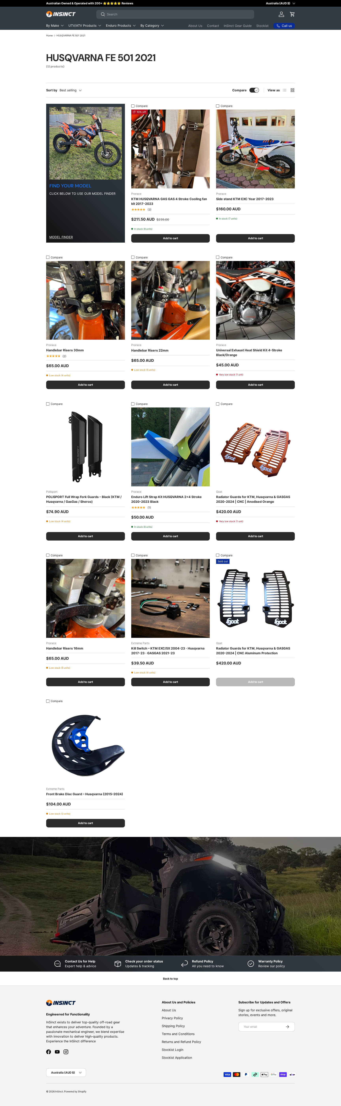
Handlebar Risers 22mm (150, 350)
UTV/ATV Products (82, 25)
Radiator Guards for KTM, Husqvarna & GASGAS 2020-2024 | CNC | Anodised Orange (253, 499)
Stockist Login (172, 1050)
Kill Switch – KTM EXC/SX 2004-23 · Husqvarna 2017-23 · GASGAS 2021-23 (167, 650)
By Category (150, 25)
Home (49, 35)
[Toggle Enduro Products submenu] (134, 25)
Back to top (170, 978)
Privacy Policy (172, 1018)
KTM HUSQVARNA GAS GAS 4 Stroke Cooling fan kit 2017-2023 (169, 201)
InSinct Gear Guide (238, 26)
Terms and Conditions (178, 1034)
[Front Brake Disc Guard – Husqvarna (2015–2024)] (85, 744)
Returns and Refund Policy (181, 1042)
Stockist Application (177, 1058)
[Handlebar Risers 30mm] (85, 300)
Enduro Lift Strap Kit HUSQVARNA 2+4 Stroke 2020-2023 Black (166, 499)
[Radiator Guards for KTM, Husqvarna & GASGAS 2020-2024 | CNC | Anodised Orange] (255, 446)
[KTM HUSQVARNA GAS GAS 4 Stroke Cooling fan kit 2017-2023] (170, 149)
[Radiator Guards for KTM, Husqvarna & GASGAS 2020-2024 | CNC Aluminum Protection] (255, 598)
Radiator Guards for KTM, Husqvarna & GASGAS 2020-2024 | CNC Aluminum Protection (253, 650)
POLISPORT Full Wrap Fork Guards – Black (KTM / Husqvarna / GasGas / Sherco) (84, 499)
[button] (292, 14)
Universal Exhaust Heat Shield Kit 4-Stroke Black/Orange (249, 352)
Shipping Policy (173, 1026)
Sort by (51, 90)
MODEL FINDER (61, 237)
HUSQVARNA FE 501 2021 (70, 35)
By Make (52, 25)
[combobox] (175, 14)
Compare (239, 90)
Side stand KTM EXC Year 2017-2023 (245, 199)
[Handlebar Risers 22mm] (170, 300)
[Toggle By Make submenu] (62, 25)
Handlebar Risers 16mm (64, 648)
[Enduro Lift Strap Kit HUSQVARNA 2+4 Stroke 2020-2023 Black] (170, 446)
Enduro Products (118, 25)
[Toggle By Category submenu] (162, 25)
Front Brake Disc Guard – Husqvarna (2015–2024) (84, 794)
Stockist (262, 26)
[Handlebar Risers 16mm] (85, 598)
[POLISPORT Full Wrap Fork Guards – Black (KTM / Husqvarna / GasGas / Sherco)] (85, 446)
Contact (213, 26)
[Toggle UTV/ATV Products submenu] (99, 25)
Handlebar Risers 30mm (65, 350)
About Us (195, 26)
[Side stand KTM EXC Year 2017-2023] (255, 149)
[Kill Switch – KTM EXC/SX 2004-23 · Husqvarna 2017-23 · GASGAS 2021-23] (170, 598)
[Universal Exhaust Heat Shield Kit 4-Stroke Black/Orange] (255, 300)
